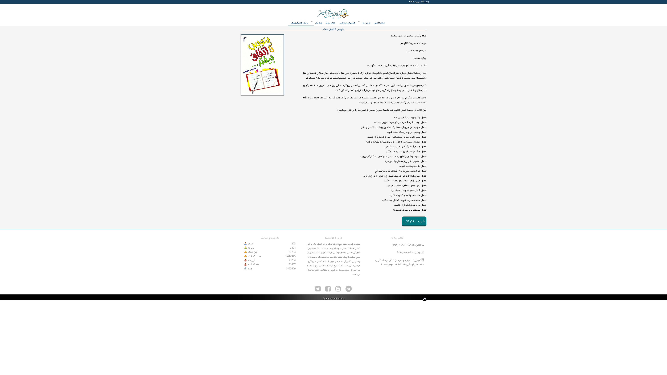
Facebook (240, 2)
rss (265, 2)
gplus (253, 2)
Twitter (246, 2)
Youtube (259, 2)
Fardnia (340, 298)
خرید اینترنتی (414, 221)
